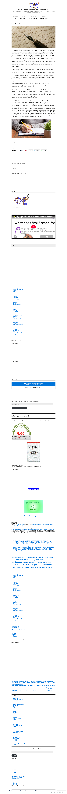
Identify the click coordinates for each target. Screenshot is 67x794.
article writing (18, 163)
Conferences (15, 297)
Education (15, 16)
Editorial (14, 301)
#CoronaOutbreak (16, 557)
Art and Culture (16, 290)
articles (14, 291)
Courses (14, 298)
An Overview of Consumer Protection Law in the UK (24, 539)
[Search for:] (33, 245)
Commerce (15, 296)
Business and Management (18, 294)
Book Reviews (16, 292)
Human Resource (16, 309)
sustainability (19, 567)
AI (30, 557)
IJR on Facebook (14, 761)
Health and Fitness (17, 308)
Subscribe (14, 755)
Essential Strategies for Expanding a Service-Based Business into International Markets (32, 543)
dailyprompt (22, 559)
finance (14, 305)
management (15, 314)
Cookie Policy (27, 791)
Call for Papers (16, 295)
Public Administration (17, 318)
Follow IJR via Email (15, 398)
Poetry (38, 564)
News (14, 317)
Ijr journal (15, 310)
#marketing (15, 288)
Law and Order (16, 312)
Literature (44, 16)
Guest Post (15, 306)
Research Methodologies (18, 321)
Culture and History (17, 299)
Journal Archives (32, 18)
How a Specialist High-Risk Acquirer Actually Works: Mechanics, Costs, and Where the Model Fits (34, 544)
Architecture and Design (18, 289)
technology (15, 329)
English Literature (17, 304)
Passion (23, 163)
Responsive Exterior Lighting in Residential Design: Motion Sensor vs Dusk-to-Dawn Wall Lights (33, 547)
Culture (15, 18)
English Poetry (18, 562)
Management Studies (17, 315)
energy (14, 303)
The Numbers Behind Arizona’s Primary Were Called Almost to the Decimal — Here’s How (32, 548)
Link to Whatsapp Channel (33, 516)
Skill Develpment (16, 327)
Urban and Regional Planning (19, 332)
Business (22, 18)
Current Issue (44, 18)
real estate (15, 319)
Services (14, 325)
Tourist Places (16, 330)
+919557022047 (15, 638)
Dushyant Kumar (16, 161)
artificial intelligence (36, 557)
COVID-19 (14, 560)
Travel (14, 331)
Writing (14, 334)
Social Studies (35, 16)
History (38, 562)
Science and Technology (18, 324)
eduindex (45, 560)
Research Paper (16, 322)
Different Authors (20, 524)
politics (41, 564)
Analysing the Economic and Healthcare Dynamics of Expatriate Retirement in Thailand (32, 541)
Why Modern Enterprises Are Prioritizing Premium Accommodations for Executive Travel (32, 542)
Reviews (14, 323)
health (35, 562)
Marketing (15, 316)
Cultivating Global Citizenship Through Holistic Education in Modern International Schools (32, 546)
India (42, 562)
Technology (25, 16)
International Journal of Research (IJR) (33, 9)
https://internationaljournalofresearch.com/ (29, 526)
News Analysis (31, 565)
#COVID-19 (22, 557)
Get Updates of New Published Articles (19, 407)
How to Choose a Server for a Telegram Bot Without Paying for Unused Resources (30, 540)
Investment (15, 311)
